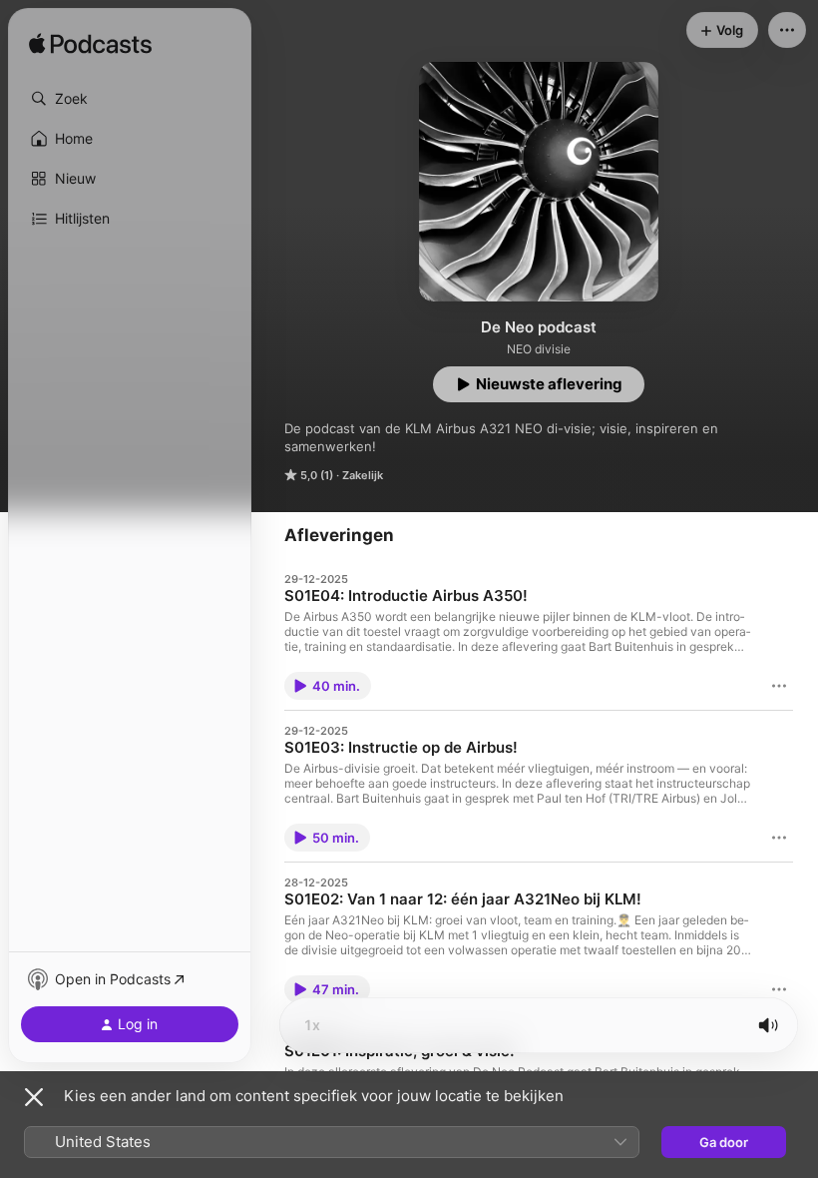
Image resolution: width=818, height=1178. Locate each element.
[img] (90, 45)
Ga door (723, 1142)
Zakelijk (362, 475)
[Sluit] (34, 1097)
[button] (129, 99)
